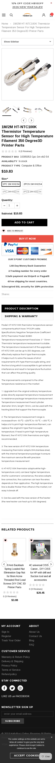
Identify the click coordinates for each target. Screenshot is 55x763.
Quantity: (7, 200)
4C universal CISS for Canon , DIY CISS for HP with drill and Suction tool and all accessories (40, 572)
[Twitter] (12, 688)
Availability (9, 161)
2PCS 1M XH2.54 (33, 184)
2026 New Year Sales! (27, 7)
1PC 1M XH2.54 (11, 184)
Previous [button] (23, 120)
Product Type (11, 165)
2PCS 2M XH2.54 (32, 191)
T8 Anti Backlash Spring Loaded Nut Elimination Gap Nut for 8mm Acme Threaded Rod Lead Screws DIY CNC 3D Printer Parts (14, 576)
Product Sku (10, 156)
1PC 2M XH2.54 (10, 191)
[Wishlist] (5, 540)
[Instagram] (20, 688)
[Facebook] (4, 688)
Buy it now (27, 238)
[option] (27, 74)
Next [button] (31, 120)
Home (5, 23)
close (51, 3)
